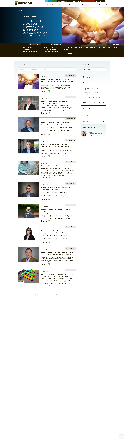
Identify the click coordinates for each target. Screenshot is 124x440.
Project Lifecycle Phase (92, 103)
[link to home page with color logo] (23, 3)
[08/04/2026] (47, 106)
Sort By (86, 64)
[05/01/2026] (47, 236)
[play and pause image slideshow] (19, 46)
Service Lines (88, 109)
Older (56, 294)
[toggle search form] (106, 4)
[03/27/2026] (47, 258)
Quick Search (24, 64)
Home (20, 10)
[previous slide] (19, 50)
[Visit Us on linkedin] (97, 1)
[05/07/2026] (47, 193)
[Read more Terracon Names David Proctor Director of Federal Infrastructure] (30, 50)
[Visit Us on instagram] (103, 1)
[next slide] (19, 54)
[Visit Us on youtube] (101, 1)
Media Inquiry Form (94, 135)
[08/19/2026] (47, 85)
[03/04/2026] (47, 279)
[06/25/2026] (47, 171)
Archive (86, 121)
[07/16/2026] (47, 128)
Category (86, 82)
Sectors (86, 115)
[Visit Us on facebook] (98, 1)
